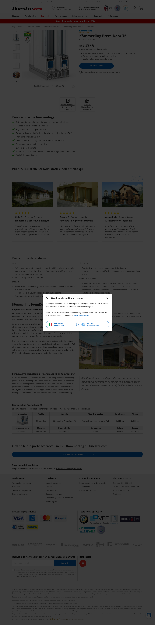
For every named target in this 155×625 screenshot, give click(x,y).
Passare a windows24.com (93, 324)
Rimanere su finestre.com (59, 324)
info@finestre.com (81, 315)
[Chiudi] (107, 298)
